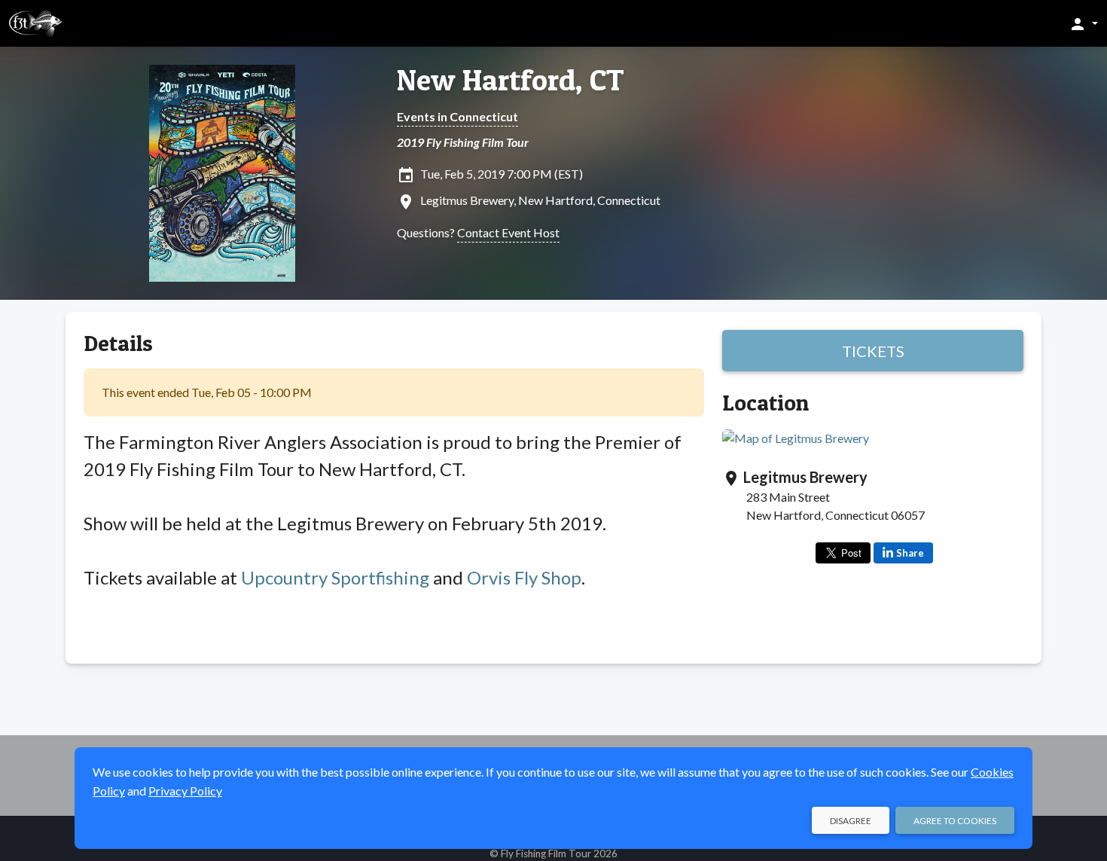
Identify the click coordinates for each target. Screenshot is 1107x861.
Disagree (850, 820)
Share (910, 553)
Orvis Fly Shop (524, 577)
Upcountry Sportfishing (335, 577)
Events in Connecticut (457, 116)
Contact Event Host (508, 232)
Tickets (873, 351)
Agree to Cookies (954, 820)
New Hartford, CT (510, 80)
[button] (1083, 23)
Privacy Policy (185, 790)
